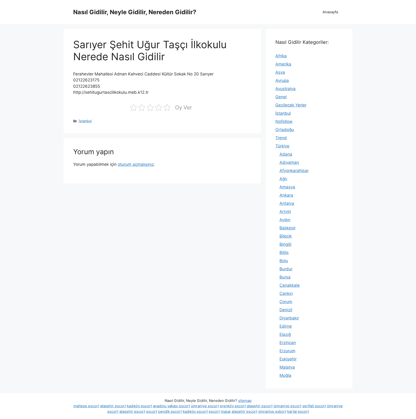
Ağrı (283, 178)
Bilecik (286, 236)
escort (151, 411)
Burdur (286, 268)
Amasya (287, 187)
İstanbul (85, 121)
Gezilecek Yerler (290, 105)
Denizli (286, 309)
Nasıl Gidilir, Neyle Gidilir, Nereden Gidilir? (134, 12)
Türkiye (282, 146)
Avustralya (285, 88)
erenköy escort (233, 406)
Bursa (285, 277)
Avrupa (282, 80)
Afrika (281, 55)
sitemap (245, 400)
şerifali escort (314, 406)
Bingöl (285, 244)
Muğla (285, 375)
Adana (286, 154)
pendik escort (170, 411)
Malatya (287, 367)
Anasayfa (330, 12)
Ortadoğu (284, 129)
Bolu (284, 260)
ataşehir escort (113, 406)
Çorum (286, 301)
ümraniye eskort (272, 411)
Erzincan (288, 342)
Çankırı (286, 293)
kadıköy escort (139, 406)
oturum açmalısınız (136, 164)
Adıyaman (289, 162)
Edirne (286, 326)
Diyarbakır (289, 318)
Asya (280, 72)
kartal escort (298, 411)
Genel (281, 96)
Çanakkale (290, 285)
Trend (281, 137)
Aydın (285, 219)
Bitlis (284, 252)
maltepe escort (86, 406)
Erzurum (287, 350)
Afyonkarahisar (294, 170)
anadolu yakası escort (171, 406)
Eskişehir (288, 359)
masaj (226, 411)
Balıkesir (288, 228)
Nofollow (283, 121)
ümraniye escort (205, 406)
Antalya (287, 203)
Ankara (286, 195)
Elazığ (285, 334)
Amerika (283, 64)
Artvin (285, 211)
